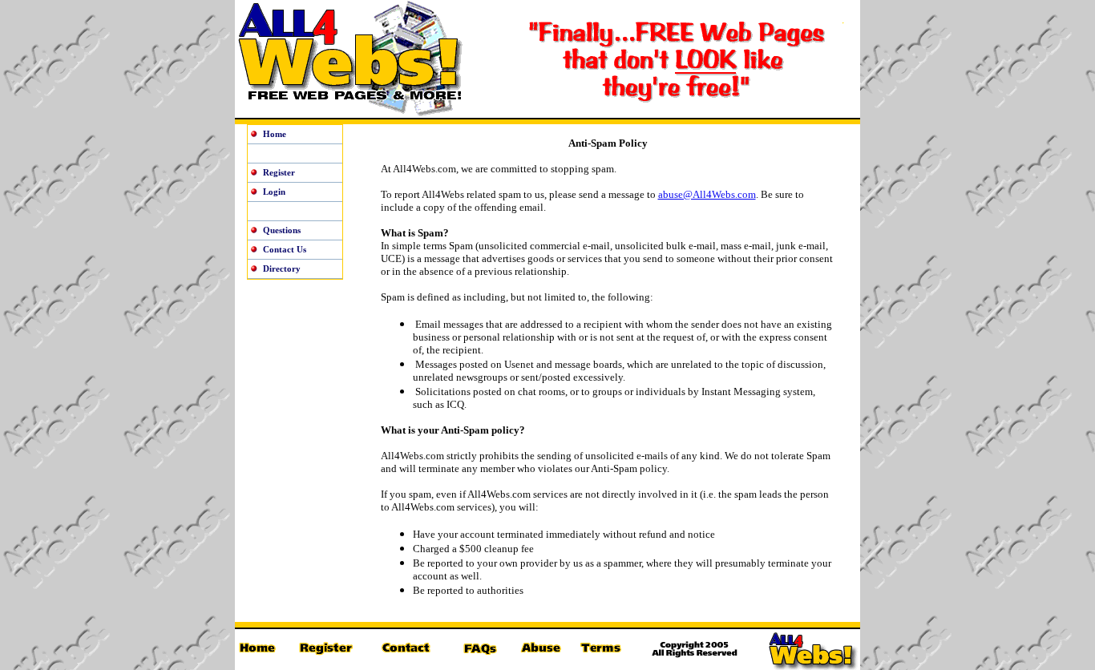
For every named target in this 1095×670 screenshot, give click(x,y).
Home (274, 134)
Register (279, 172)
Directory (282, 268)
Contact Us (284, 249)
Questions (282, 230)
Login (274, 191)
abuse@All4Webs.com (707, 194)
